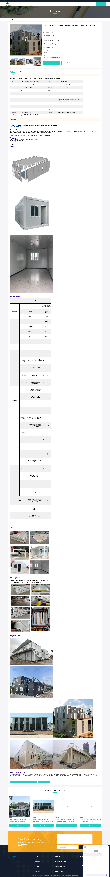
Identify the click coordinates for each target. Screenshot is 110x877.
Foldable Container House (60, 866)
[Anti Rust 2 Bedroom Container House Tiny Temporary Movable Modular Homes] (26, 40)
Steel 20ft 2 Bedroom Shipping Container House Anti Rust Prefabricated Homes (89, 820)
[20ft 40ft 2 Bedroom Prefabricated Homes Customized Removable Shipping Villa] (43, 806)
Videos (36, 3)
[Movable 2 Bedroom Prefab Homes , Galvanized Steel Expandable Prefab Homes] (19, 806)
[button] (41, 61)
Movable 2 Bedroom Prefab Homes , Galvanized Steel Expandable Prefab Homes (19, 820)
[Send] (107, 875)
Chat (101, 3)
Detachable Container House (60, 861)
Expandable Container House (60, 868)
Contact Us (37, 866)
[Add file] (85, 875)
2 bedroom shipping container (30, 782)
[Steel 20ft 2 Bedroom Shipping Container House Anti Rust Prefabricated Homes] (90, 806)
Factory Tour (37, 861)
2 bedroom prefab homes (44, 782)
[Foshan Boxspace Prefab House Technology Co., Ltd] (8, 4)
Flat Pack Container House (60, 864)
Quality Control (38, 864)
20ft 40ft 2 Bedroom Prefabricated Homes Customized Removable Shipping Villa (42, 820)
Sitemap (36, 868)
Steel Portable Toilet (59, 871)
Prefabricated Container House (61, 859)
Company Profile (38, 859)
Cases (59, 3)
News (52, 3)
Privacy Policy (37, 871)
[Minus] (107, 847)
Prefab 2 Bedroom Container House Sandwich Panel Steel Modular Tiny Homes (66, 820)
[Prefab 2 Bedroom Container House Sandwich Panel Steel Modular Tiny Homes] (66, 806)
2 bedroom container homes (16, 782)
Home (21, 3)
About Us (45, 3)
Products (29, 3)
